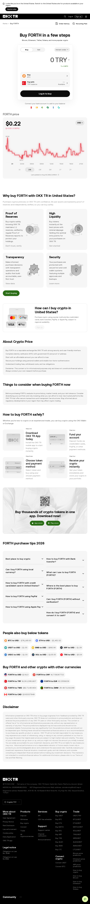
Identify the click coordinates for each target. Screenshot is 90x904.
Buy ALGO (59, 842)
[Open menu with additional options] (86, 17)
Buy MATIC (59, 827)
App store (38, 523)
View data (10, 283)
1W (40, 170)
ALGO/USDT (77, 842)
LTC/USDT (77, 849)
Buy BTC (58, 819)
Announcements (44, 840)
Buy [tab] (26, 50)
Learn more (54, 283)
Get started (54, 246)
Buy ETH (58, 823)
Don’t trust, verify (13, 246)
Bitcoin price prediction (78, 854)
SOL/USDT (77, 831)
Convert (23, 827)
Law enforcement (10, 829)
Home (5, 23)
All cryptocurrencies (27, 835)
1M (50, 170)
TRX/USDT (77, 834)
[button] (65, 16)
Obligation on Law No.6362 (10, 858)
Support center (44, 830)
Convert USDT (60, 863)
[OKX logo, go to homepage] (10, 16)
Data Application (9, 837)
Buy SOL (58, 831)
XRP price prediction (77, 865)
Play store (54, 523)
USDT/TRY (77, 816)
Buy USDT (59, 816)
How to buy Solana (77, 888)
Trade (22, 831)
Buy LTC (58, 849)
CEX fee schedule (45, 819)
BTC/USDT (77, 819)
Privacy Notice (8, 822)
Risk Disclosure (8, 825)
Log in (70, 16)
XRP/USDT (77, 838)
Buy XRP (58, 834)
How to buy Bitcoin (77, 877)
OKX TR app (7, 840)
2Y (70, 170)
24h (29, 170)
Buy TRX (58, 838)
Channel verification (42, 835)
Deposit (23, 816)
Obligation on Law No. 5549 (10, 852)
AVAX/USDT (77, 846)
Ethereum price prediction (79, 860)
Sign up (78, 16)
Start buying (11, 293)
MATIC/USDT (78, 827)
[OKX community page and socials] (21, 897)
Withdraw (24, 819)
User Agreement (9, 818)
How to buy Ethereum (77, 882)
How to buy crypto (77, 871)
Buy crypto (24, 823)
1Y (60, 170)
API (39, 816)
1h (20, 170)
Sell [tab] (38, 50)
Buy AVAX (59, 846)
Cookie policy (8, 833)
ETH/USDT (77, 823)
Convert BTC (60, 866)
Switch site (11, 9)
